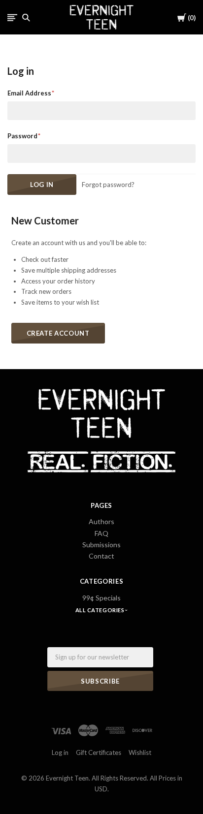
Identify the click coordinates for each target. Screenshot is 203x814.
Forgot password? (108, 184)
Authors (101, 521)
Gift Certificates (98, 752)
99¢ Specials (101, 598)
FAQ (101, 533)
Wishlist (140, 752)
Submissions (101, 544)
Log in (60, 752)
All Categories (100, 610)
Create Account (58, 333)
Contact (101, 556)
